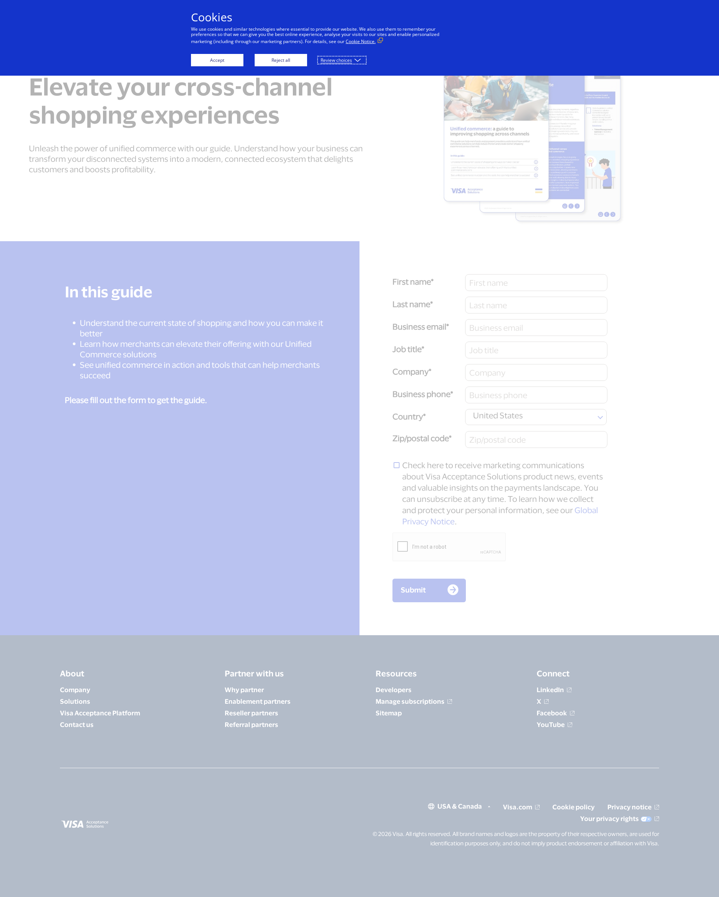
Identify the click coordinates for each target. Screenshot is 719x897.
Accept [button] (217, 60)
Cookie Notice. (361, 41)
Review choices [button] (336, 60)
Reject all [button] (280, 60)
